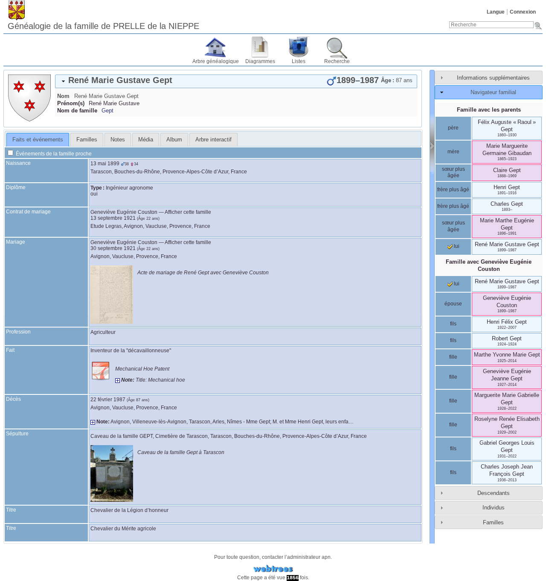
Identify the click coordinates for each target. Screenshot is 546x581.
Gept (107, 110)
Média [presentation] (145, 139)
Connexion (523, 12)
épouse (453, 304)
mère (453, 152)
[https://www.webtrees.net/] (273, 568)
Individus (493, 507)
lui (456, 246)
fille (453, 357)
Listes (298, 61)
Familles (493, 522)
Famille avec (488, 265)
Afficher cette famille (188, 212)
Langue (496, 12)
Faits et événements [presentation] (37, 139)
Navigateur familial (493, 92)
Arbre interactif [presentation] (213, 139)
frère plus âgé (453, 190)
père (453, 128)
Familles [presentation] (86, 139)
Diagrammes (260, 61)
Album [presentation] (174, 139)
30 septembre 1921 (113, 248)
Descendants (493, 493)
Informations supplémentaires (493, 78)
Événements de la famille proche (53, 154)
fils (453, 324)
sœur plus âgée (453, 172)
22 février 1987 (107, 400)
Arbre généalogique (215, 61)
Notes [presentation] (117, 139)
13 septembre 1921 (113, 218)
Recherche (337, 61)
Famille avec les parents (489, 109)
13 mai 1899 (104, 164)
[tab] (236, 81)
